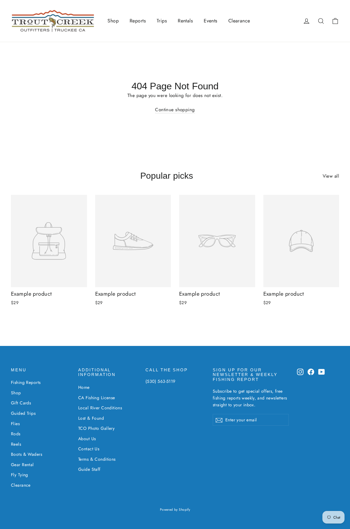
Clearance (239, 20)
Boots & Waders (26, 454)
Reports (138, 20)
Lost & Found (91, 418)
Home (84, 387)
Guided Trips (23, 413)
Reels (16, 444)
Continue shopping (175, 109)
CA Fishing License (96, 398)
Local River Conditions (100, 408)
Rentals (185, 20)
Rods (16, 434)
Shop (113, 20)
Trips (162, 20)
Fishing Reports (25, 382)
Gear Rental (22, 465)
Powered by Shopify (175, 509)
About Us (87, 439)
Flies (15, 424)
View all (331, 176)
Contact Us (88, 449)
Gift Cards (21, 403)
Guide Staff (89, 469)
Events (210, 20)
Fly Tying (19, 475)
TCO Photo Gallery (96, 428)
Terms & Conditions (97, 459)
